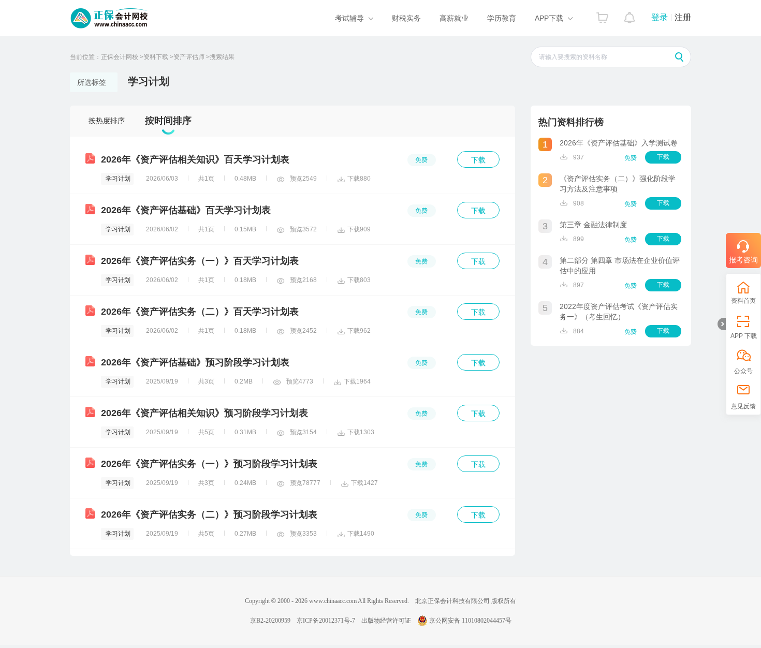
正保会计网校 (119, 57)
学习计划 (118, 178)
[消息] (630, 15)
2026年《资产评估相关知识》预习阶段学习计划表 (204, 413)
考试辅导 (349, 18)
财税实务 (406, 18)
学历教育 (501, 18)
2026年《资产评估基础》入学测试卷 (619, 143)
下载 (478, 160)
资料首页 (743, 300)
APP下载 (549, 18)
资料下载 (155, 57)
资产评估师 (188, 57)
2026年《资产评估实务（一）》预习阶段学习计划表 (209, 464)
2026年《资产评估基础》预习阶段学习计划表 (195, 362)
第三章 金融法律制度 (593, 224)
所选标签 (91, 82)
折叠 (722, 324)
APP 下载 (743, 336)
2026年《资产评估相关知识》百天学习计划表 (195, 159)
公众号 (743, 371)
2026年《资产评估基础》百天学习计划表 (186, 210)
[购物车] (602, 15)
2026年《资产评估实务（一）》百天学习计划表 (200, 261)
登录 (659, 17)
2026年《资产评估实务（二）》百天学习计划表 (200, 311)
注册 (683, 17)
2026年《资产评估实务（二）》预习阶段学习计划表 (209, 514)
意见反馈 (743, 406)
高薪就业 (454, 18)
